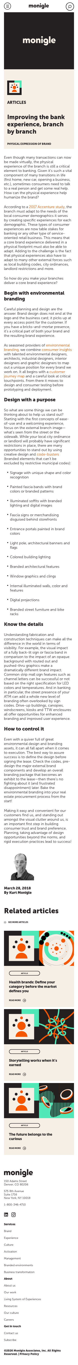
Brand (7, 1231)
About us (9, 1285)
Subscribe (10, 1340)
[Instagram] (13, 1215)
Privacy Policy (29, 1354)
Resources (10, 1306)
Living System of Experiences (22, 1299)
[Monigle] (39, 6)
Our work (10, 1292)
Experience (11, 1238)
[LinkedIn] (6, 1215)
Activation (10, 1251)
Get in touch (12, 1326)
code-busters (48, 454)
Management (12, 1258)
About (8, 1278)
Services (9, 1224)
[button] (7, 6)
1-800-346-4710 (15, 1204)
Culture (8, 1244)
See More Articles (18, 922)
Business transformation (19, 1272)
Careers (9, 1319)
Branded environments (18, 1265)
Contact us (11, 1333)
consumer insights (57, 349)
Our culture (11, 1313)
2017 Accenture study (47, 207)
